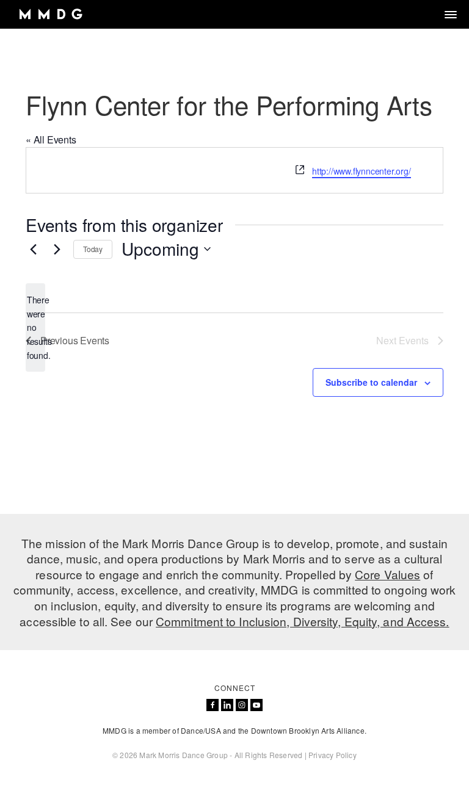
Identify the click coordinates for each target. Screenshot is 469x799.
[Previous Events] (33, 249)
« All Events (51, 139)
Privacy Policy (332, 755)
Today (93, 249)
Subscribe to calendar (371, 382)
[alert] (35, 327)
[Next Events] (56, 249)
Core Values (387, 574)
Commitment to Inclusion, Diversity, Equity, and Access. (302, 621)
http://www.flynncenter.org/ (361, 171)
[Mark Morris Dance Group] (50, 14)
